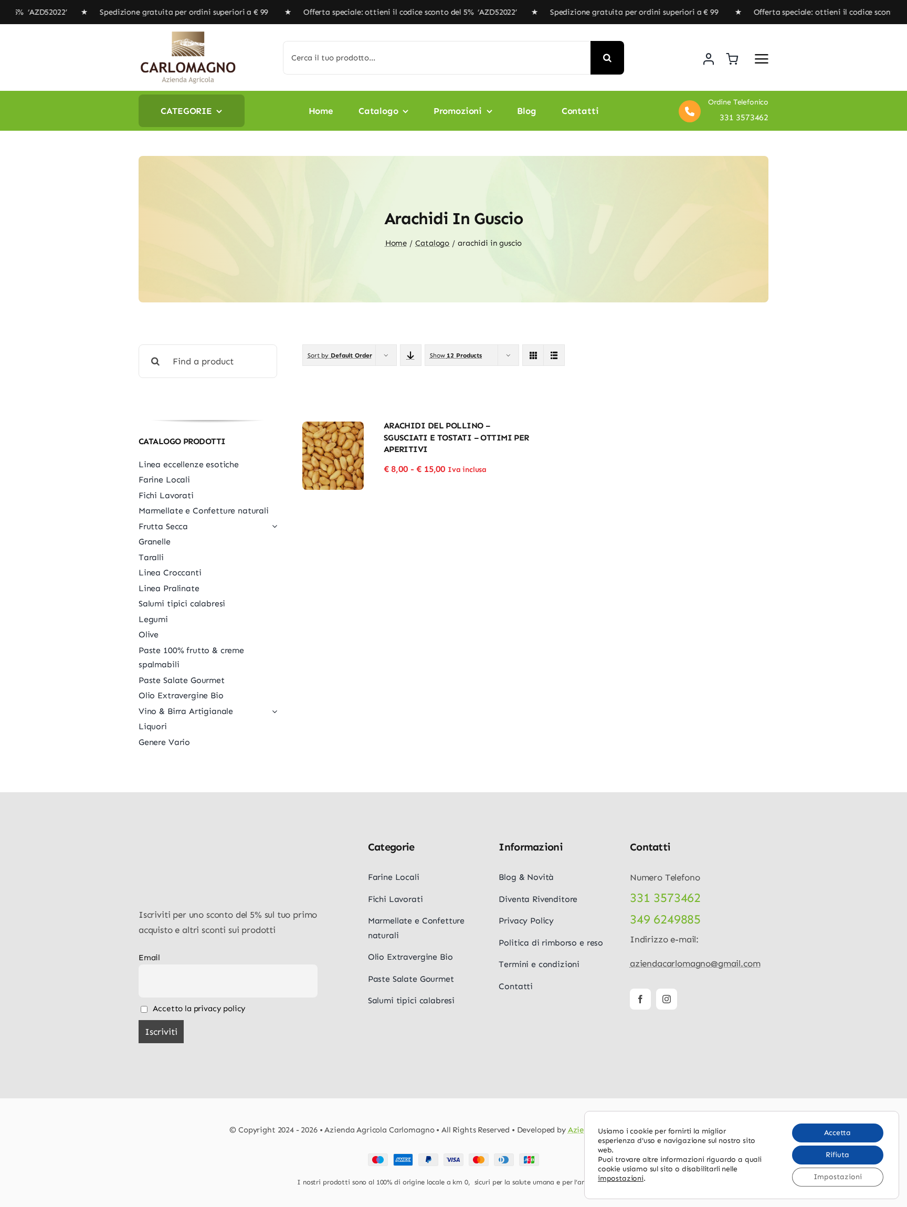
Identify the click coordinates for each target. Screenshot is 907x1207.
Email (149, 957)
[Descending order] (410, 355)
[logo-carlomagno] (188, 34)
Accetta (837, 1132)
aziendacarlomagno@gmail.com (695, 963)
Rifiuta (837, 1154)
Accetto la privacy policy (198, 1008)
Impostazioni (838, 1176)
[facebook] (640, 999)
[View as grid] (533, 355)
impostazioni (621, 1178)
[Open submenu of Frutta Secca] (272, 526)
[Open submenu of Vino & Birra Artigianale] (272, 711)
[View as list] (554, 355)
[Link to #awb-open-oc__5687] (761, 59)
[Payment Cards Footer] (453, 1157)
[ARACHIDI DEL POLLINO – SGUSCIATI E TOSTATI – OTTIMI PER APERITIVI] (333, 429)
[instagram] (666, 999)
